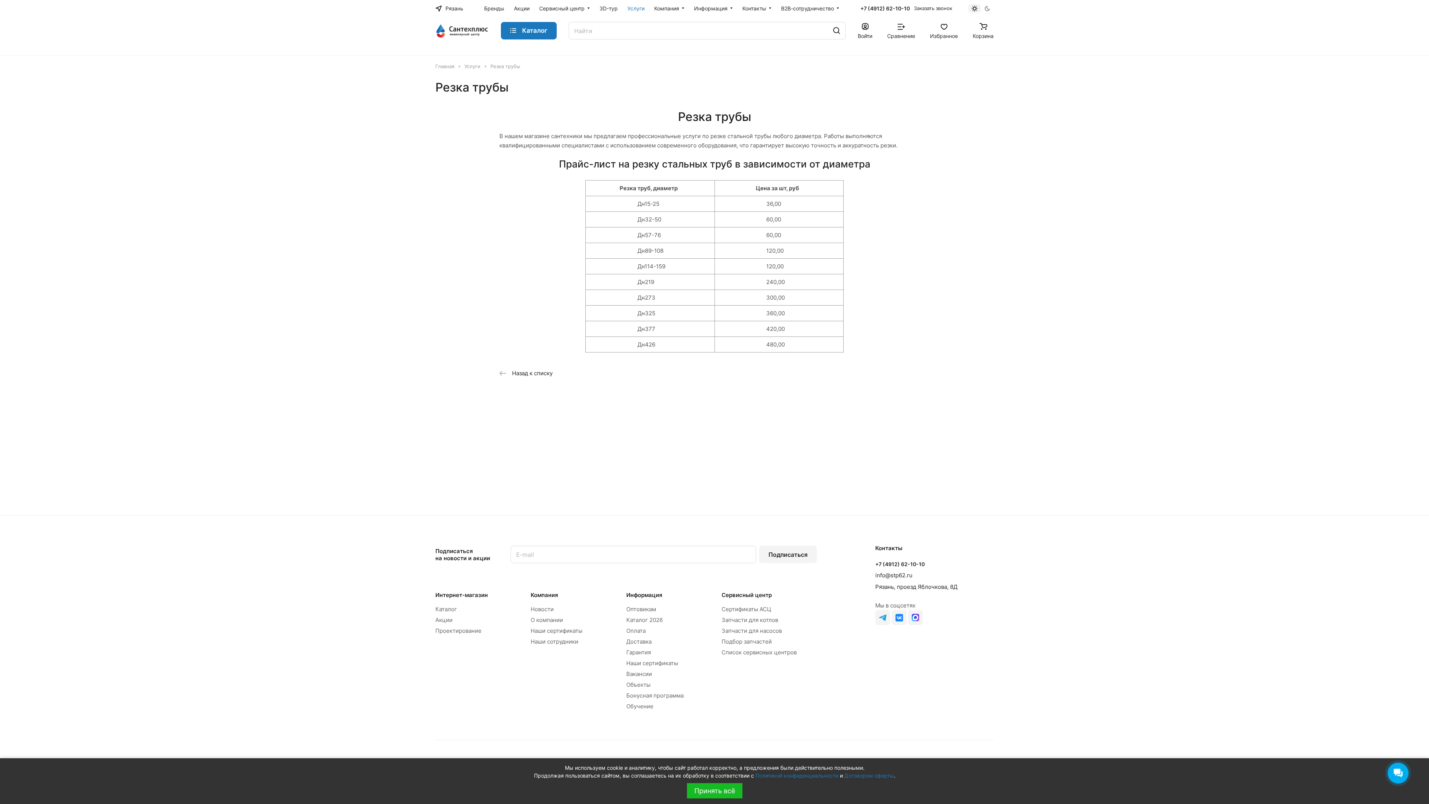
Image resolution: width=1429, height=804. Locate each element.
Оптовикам (641, 609)
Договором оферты (869, 775)
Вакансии (639, 673)
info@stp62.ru (893, 575)
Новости (542, 609)
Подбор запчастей (747, 641)
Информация (644, 595)
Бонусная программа (655, 695)
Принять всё (714, 791)
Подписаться (788, 554)
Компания (544, 595)
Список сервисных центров (759, 652)
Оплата (636, 630)
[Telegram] (882, 617)
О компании (547, 619)
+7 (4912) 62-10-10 (885, 8)
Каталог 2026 (644, 619)
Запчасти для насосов (752, 630)
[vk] (899, 617)
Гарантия (638, 652)
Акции (444, 619)
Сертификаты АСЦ (746, 609)
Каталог (446, 609)
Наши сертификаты (556, 630)
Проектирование (458, 630)
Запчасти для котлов (750, 619)
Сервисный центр (747, 595)
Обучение (639, 706)
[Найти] (836, 30)
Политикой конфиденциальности (796, 775)
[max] (915, 617)
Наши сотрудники (554, 641)
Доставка (639, 641)
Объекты (638, 684)
